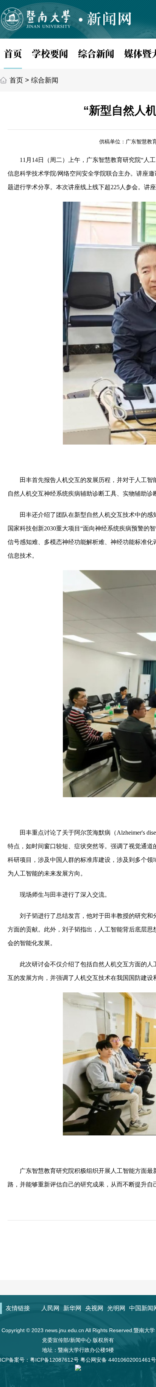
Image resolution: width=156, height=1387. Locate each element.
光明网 (116, 1308)
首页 (13, 53)
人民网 (50, 1308)
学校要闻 (50, 53)
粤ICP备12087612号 (54, 1360)
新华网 (72, 1308)
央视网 (94, 1308)
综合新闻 (96, 53)
